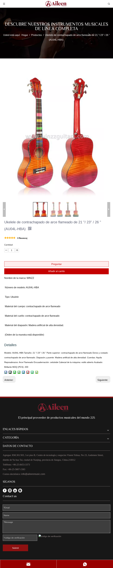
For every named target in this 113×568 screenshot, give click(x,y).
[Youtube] (15, 490)
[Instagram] (20, 490)
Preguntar (56, 264)
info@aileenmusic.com (33, 474)
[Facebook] (5, 490)
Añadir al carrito (56, 271)
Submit (15, 548)
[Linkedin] (10, 490)
